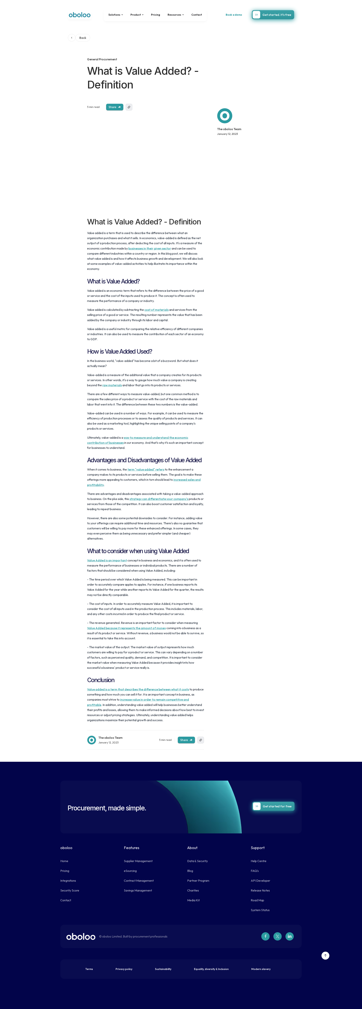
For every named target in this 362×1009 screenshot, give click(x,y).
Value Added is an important (107, 560)
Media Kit (193, 900)
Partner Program (198, 880)
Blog (190, 871)
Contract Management (139, 880)
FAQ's (255, 871)
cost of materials (156, 310)
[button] (115, 14)
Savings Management (138, 890)
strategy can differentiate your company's (159, 499)
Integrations (68, 880)
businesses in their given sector (149, 248)
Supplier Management (138, 861)
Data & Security (197, 861)
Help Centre (258, 861)
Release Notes (260, 890)
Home (64, 861)
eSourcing (130, 871)
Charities (193, 890)
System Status (260, 910)
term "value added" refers (145, 469)
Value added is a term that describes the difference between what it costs (138, 689)
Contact (196, 14)
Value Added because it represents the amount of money (126, 628)
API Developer (260, 880)
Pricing (155, 14)
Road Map (257, 900)
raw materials (112, 385)
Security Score (69, 890)
